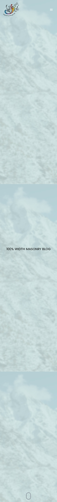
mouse (28, 496)
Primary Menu (51, 9)
